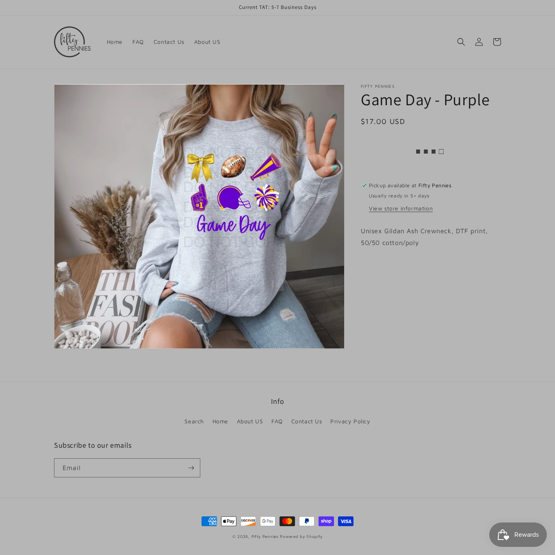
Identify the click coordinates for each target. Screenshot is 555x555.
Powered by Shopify (301, 536)
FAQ (277, 421)
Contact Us (306, 421)
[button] (461, 42)
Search (194, 421)
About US (250, 421)
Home (220, 421)
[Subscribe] (191, 467)
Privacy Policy (350, 421)
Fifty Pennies (265, 536)
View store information (401, 208)
